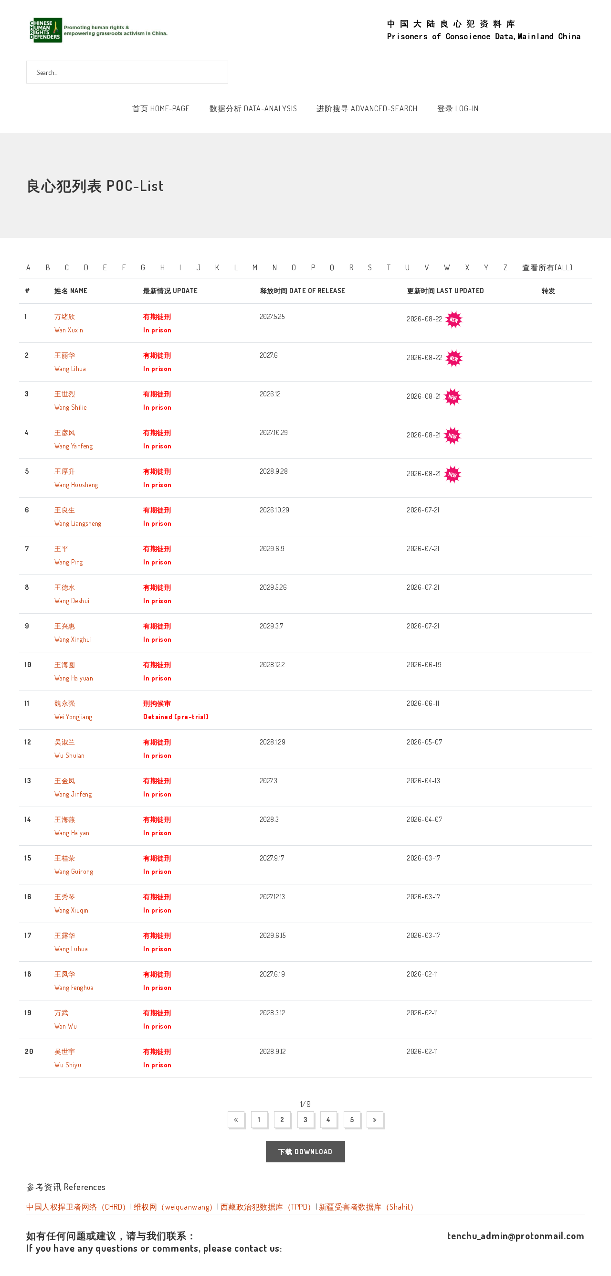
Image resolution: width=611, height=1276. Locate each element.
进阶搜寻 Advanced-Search (367, 108)
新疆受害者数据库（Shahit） (368, 1207)
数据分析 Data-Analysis (253, 108)
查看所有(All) (547, 267)
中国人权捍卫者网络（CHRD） (78, 1207)
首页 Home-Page (161, 108)
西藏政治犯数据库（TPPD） (268, 1207)
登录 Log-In (458, 108)
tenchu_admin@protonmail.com (516, 1235)
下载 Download (305, 1152)
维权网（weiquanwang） (175, 1207)
